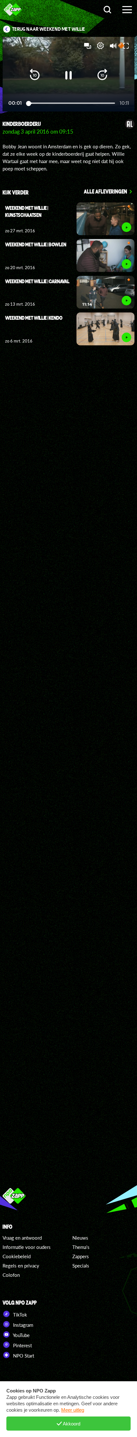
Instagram (22, 1325)
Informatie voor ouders (27, 1247)
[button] (34, 75)
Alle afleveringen (105, 191)
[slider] (71, 103)
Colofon (11, 1275)
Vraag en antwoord (22, 1238)
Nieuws (80, 1238)
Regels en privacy (21, 1265)
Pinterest (22, 1345)
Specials (80, 1265)
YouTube (21, 1335)
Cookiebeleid (17, 1256)
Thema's (81, 1247)
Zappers (80, 1256)
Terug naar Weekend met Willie (48, 29)
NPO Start (23, 1356)
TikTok (19, 1314)
